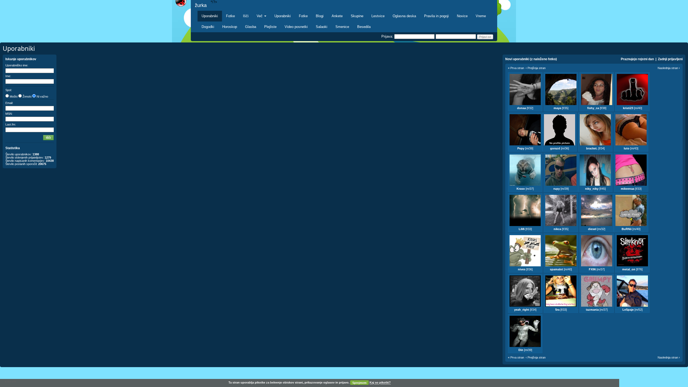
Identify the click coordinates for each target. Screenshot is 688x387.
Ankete (337, 16)
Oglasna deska (404, 16)
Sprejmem (359, 382)
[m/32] (596, 229)
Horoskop (229, 27)
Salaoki (321, 27)
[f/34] (595, 148)
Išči (246, 16)
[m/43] (631, 148)
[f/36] (525, 269)
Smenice (342, 27)
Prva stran (517, 68)
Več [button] (260, 16)
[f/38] (596, 108)
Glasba (250, 27)
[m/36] (559, 148)
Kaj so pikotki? (380, 382)
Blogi (320, 16)
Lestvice (378, 16)
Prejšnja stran (537, 68)
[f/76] (632, 269)
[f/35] (561, 108)
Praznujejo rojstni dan (637, 59)
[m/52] (632, 309)
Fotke (230, 16)
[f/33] (631, 188)
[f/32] (525, 108)
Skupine (357, 16)
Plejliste (270, 27)
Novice (462, 16)
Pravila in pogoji (436, 16)
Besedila (364, 27)
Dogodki (208, 27)
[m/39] (525, 148)
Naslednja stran (668, 68)
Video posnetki (296, 27)
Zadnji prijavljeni (670, 59)
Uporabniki (210, 16)
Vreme (481, 16)
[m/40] (632, 108)
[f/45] (595, 188)
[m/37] (525, 188)
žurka (201, 5)
